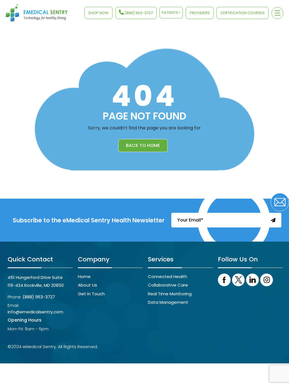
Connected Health (167, 276)
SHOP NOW (98, 13)
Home (84, 276)
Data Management (168, 302)
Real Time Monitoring (170, 294)
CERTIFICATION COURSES (242, 13)
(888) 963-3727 (138, 13)
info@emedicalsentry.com (35, 312)
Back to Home (143, 145)
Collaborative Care (168, 285)
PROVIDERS (200, 13)
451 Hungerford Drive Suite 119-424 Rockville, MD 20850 (36, 281)
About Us (87, 285)
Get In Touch (91, 294)
